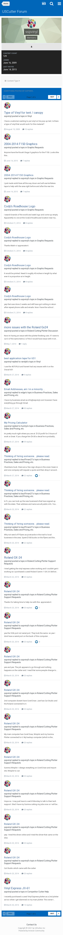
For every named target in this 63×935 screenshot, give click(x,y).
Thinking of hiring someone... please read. (27, 456)
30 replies (27, 408)
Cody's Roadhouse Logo (19, 206)
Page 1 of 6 (31, 97)
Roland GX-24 (13, 557)
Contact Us (32, 924)
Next (52, 97)
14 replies (27, 905)
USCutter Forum (14, 12)
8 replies (29, 223)
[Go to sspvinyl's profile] (7, 105)
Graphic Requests (35, 147)
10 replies (28, 129)
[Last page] (58, 97)
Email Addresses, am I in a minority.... (24, 389)
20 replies (27, 577)
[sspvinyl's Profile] (31, 46)
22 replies (27, 475)
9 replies (27, 375)
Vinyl (29, 116)
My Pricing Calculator (15, 422)
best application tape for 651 (20, 358)
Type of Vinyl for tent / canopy (23, 112)
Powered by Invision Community (31, 931)
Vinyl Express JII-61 (17, 888)
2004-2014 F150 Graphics (20, 144)
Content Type (12, 81)
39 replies (27, 442)
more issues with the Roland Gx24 (26, 327)
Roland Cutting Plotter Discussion (42, 331)
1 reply (24, 344)
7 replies (26, 161)
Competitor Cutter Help (38, 892)
